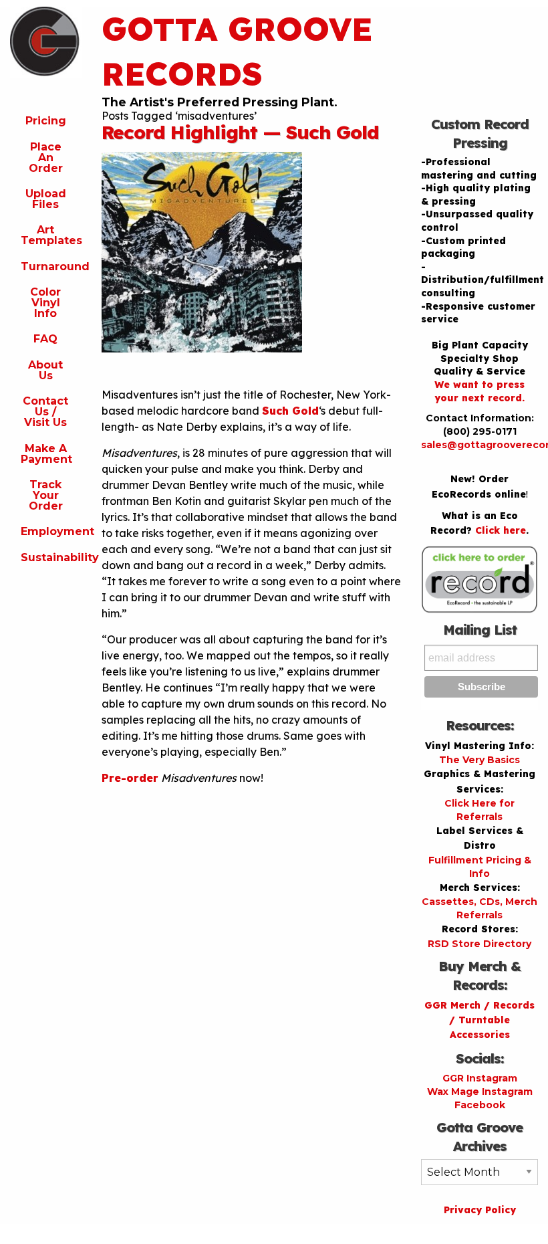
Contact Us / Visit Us (45, 412)
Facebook (479, 1105)
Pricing (45, 120)
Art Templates (51, 235)
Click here (500, 530)
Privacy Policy (480, 1210)
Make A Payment (46, 453)
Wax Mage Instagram (480, 1091)
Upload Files (45, 199)
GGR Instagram (479, 1078)
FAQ (45, 338)
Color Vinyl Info (45, 303)
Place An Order (46, 157)
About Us (45, 370)
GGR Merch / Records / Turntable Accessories (479, 1020)
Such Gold (290, 410)
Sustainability (51, 557)
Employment (51, 531)
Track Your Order (46, 495)
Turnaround (51, 266)
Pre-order (130, 778)
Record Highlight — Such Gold (240, 132)
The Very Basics (479, 760)
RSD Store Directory (479, 944)
